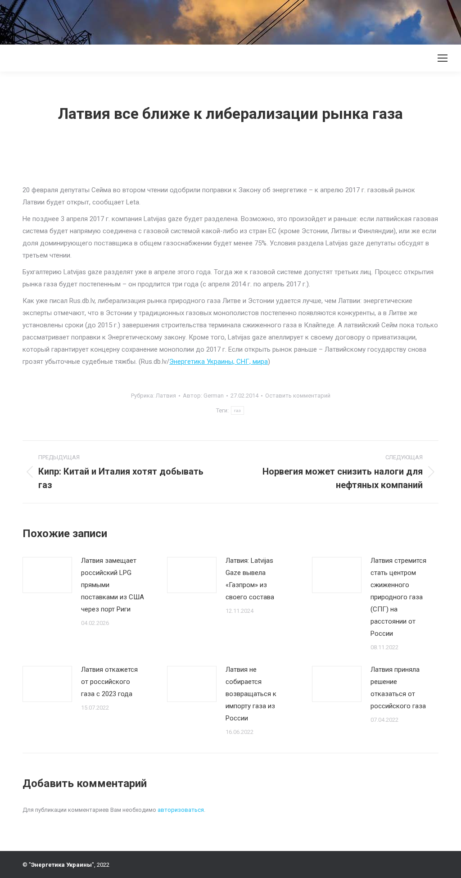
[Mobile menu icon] (442, 58)
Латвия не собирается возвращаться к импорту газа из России (251, 693)
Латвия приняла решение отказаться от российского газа (398, 687)
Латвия (166, 395)
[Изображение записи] (47, 575)
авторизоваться (181, 809)
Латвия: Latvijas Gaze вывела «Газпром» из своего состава (250, 579)
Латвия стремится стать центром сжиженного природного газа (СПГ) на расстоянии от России (398, 597)
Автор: (203, 395)
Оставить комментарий (297, 395)
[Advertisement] (164, 20)
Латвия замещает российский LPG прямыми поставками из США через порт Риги (112, 585)
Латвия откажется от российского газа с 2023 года (109, 681)
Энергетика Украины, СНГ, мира (218, 362)
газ (237, 410)
